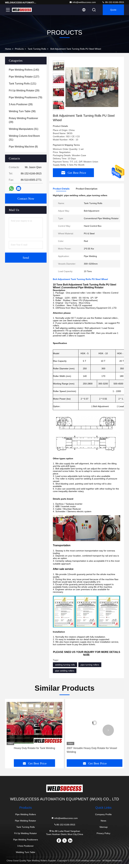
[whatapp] (11, 188)
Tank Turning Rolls (37, 49)
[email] (19, 188)
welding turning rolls (65, 664)
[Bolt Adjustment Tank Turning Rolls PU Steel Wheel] (91, 86)
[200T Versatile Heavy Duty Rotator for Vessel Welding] (74, 722)
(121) (22, 83)
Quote (113, 10)
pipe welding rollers (64, 670)
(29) (24, 90)
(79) (25, 97)
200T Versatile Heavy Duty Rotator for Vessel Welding (71, 750)
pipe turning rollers (90, 664)
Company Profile (103, 814)
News (103, 820)
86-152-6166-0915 (114, 2)
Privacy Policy (103, 833)
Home (8, 49)
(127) (24, 76)
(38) (22, 111)
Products (19, 49)
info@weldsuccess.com (84, 2)
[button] (20, 730)
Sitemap (103, 827)
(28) (21, 104)
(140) (24, 69)
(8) (23, 146)
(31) (23, 129)
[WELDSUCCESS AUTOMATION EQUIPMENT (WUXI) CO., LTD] (22, 10)
